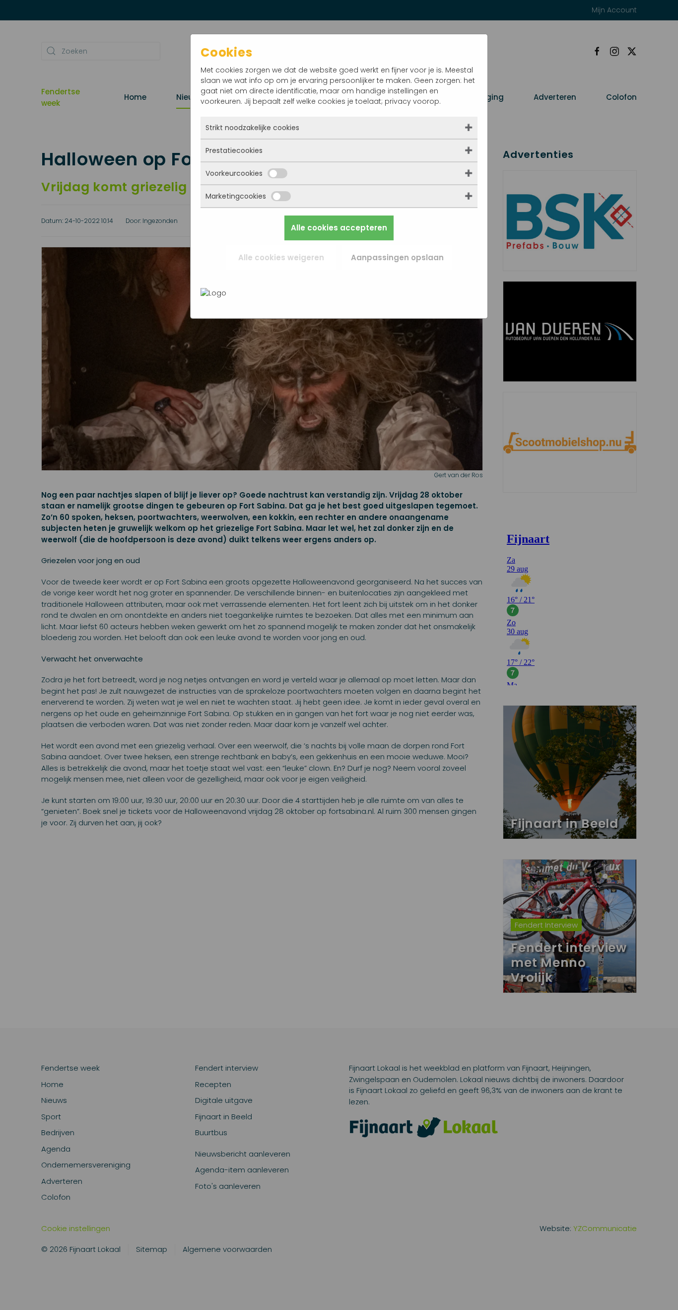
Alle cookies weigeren (281, 257)
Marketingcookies (235, 196)
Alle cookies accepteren (339, 227)
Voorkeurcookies (234, 173)
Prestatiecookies (234, 150)
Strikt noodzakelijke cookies (252, 128)
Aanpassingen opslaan (397, 257)
